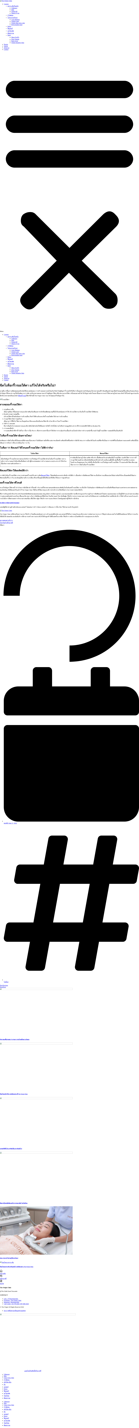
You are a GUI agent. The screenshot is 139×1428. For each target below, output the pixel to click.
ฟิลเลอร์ (10, 28)
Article (6, 46)
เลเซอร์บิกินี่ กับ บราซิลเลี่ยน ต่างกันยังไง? (11, 1148)
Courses (6, 4)
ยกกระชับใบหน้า (13, 6)
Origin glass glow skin (18, 23)
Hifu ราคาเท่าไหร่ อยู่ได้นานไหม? (9, 1258)
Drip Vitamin (15, 39)
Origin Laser (15, 21)
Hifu (12, 10)
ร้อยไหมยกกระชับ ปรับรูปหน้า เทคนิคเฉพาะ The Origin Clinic (16, 1266)
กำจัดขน (10, 15)
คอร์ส (2, 1283)
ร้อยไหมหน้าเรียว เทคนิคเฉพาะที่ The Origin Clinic (14, 1094)
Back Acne (14, 41)
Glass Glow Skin (9, 1378)
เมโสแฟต (11, 31)
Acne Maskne (15, 19)
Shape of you (15, 13)
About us (6, 48)
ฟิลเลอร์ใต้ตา (45, 475)
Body (9, 35)
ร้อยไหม (6, 1396)
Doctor (6, 44)
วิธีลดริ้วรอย (22, 396)
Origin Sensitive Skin (17, 42)
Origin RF (14, 11)
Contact (6, 49)
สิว (5, 1384)
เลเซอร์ (6, 1387)
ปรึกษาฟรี (3, 1278)
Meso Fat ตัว (15, 37)
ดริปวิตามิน (7, 1382)
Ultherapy (14, 8)
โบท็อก (6, 982)
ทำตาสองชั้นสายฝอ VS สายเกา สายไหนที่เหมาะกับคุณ (14, 1039)
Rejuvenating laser (16, 25)
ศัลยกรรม (11, 33)
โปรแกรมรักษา (13, 17)
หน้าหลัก (3, 1273)
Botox (9, 26)
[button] (69, 192)
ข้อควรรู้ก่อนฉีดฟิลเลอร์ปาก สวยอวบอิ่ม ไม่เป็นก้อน (13, 1203)
